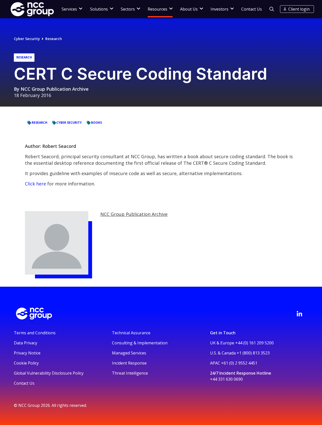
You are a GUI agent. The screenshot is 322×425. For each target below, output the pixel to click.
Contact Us (251, 9)
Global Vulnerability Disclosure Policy (49, 373)
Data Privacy (25, 343)
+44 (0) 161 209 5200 (254, 343)
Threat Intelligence (130, 373)
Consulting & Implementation (140, 343)
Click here (35, 184)
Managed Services (129, 353)
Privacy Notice (27, 353)
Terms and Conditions (35, 333)
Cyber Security (27, 38)
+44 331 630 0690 (226, 379)
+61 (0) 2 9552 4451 (239, 363)
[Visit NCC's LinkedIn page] (299, 313)
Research (53, 38)
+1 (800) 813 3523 (253, 353)
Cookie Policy (26, 363)
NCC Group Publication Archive (55, 89)
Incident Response (129, 363)
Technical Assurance (131, 333)
